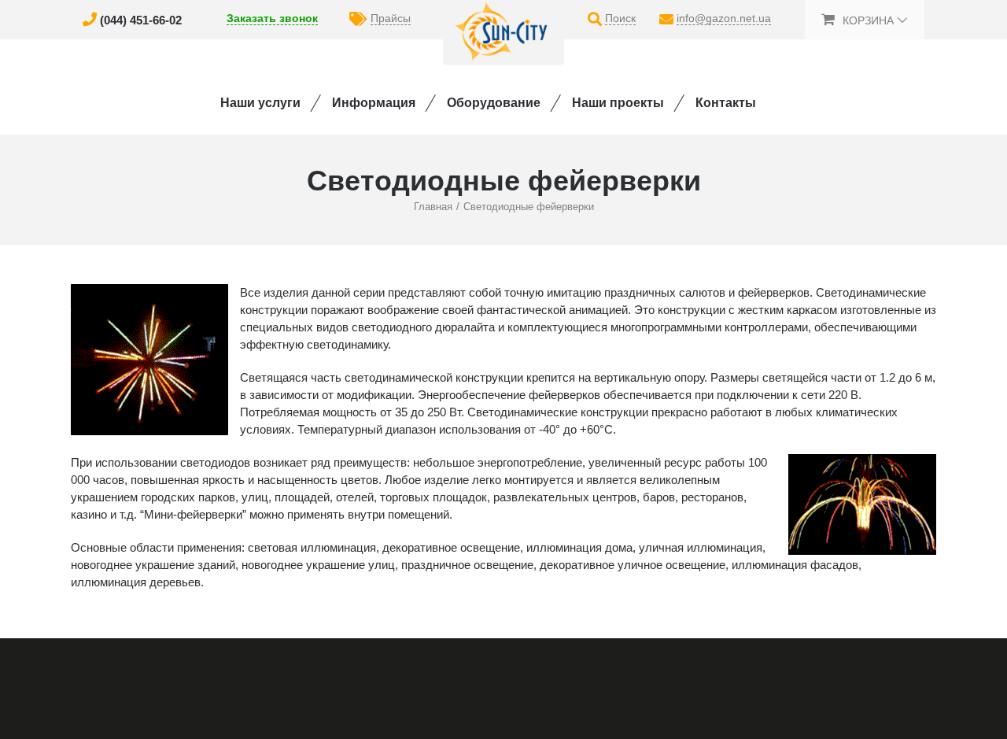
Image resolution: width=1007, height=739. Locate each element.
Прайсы (391, 18)
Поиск (620, 18)
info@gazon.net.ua (724, 18)
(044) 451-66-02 (141, 20)
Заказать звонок (272, 18)
